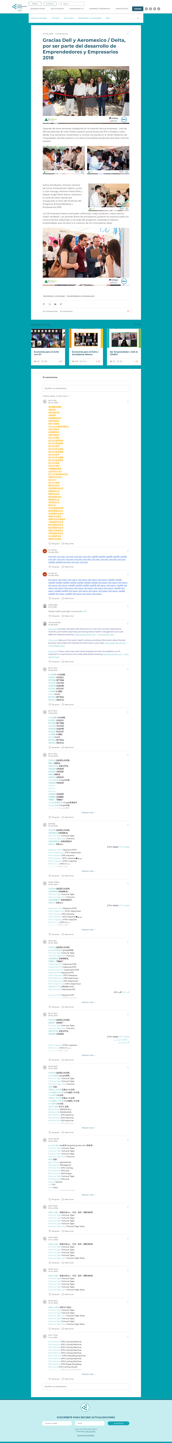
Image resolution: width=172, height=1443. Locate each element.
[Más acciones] (127, 33)
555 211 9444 (90, 1431)
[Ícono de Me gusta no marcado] (49, 543)
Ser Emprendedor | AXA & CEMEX (124, 353)
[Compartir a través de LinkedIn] (55, 304)
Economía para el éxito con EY (46, 353)
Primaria (55, 18)
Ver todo (137, 324)
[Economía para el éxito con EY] (48, 338)
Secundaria (69, 18)
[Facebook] (150, 8)
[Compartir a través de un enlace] (61, 304)
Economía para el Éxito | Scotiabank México (85, 353)
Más (107, 18)
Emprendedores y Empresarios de (80, 296)
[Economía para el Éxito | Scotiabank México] (86, 338)
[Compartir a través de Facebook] (44, 304)
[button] (39, 8)
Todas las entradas (39, 18)
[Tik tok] (158, 8)
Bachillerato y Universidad (90, 18)
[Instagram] (146, 8)
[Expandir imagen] (64, 160)
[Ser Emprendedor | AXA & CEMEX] (124, 338)
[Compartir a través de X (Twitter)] (49, 304)
